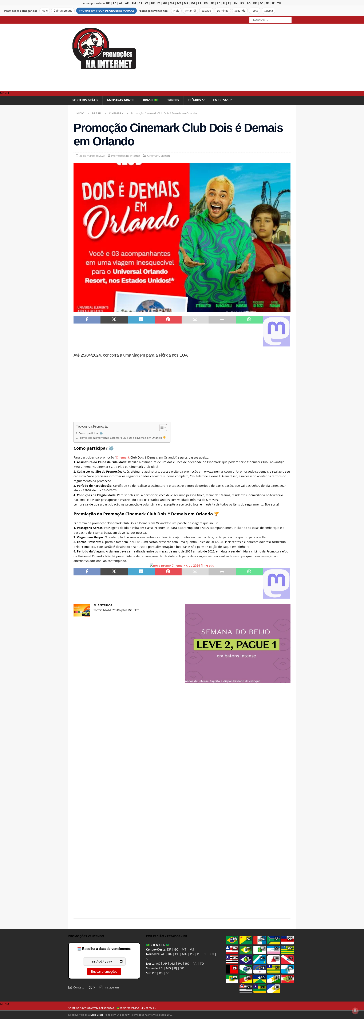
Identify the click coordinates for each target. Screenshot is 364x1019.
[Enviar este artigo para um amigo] (195, 331)
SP (182, 968)
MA (184, 954)
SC (168, 973)
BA (170, 954)
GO (176, 949)
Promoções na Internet (125, 156)
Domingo (223, 10)
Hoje (45, 10)
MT (184, 949)
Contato (78, 987)
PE (198, 954)
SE (147, 959)
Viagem (165, 156)
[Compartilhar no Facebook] (87, 331)
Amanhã (190, 10)
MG (168, 968)
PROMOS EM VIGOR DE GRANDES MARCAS (106, 10)
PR (154, 973)
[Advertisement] (219, 57)
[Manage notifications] (355, 1010)
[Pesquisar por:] (270, 19)
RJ (175, 968)
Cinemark (153, 156)
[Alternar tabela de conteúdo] (161, 427)
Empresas (221, 100)
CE (177, 954)
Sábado (206, 10)
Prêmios (194, 100)
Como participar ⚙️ (91, 433)
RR (195, 963)
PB (192, 954)
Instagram (111, 987)
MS (192, 949)
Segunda (239, 10)
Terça (254, 10)
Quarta (268, 10)
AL (163, 954)
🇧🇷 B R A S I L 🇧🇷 (157, 945)
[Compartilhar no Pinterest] (168, 331)
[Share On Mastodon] (276, 331)
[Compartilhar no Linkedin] (141, 331)
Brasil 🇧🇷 (150, 100)
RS (161, 973)
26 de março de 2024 (92, 156)
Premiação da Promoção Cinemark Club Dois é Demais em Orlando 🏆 (122, 438)
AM (172, 963)
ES (161, 968)
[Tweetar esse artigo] (113, 331)
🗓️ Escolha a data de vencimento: (104, 949)
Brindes (172, 100)
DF (169, 949)
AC (158, 963)
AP (165, 963)
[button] (4, 93)
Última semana (63, 10)
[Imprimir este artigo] (222, 331)
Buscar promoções (104, 971)
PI (205, 954)
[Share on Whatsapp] (249, 331)
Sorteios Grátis (85, 100)
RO (187, 963)
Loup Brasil (96, 1014)
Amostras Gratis (120, 100)
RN (212, 954)
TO (202, 963)
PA (180, 963)
